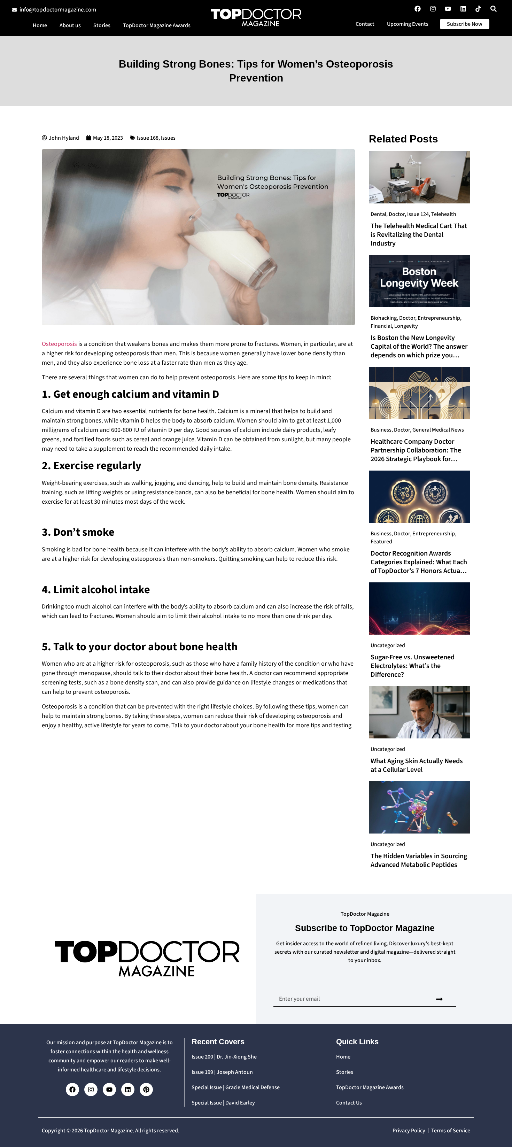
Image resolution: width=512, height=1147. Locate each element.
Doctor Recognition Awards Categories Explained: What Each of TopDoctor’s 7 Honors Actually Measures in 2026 (419, 566)
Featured (381, 541)
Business (381, 430)
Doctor (397, 214)
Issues (168, 138)
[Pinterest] (146, 1089)
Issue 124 (418, 214)
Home (40, 25)
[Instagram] (91, 1089)
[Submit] (439, 999)
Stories (101, 25)
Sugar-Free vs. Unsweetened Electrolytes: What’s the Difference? (413, 666)
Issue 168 (147, 138)
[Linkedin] (127, 1089)
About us (70, 25)
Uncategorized (388, 645)
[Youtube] (109, 1089)
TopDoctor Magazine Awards (157, 25)
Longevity (406, 326)
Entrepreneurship (439, 318)
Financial (381, 326)
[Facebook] (72, 1089)
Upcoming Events (407, 24)
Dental (378, 214)
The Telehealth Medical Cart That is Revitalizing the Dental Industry (419, 234)
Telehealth (443, 214)
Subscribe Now (464, 24)
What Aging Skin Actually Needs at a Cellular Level (417, 765)
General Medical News (438, 430)
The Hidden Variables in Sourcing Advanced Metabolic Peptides (419, 860)
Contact (365, 24)
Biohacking (384, 318)
